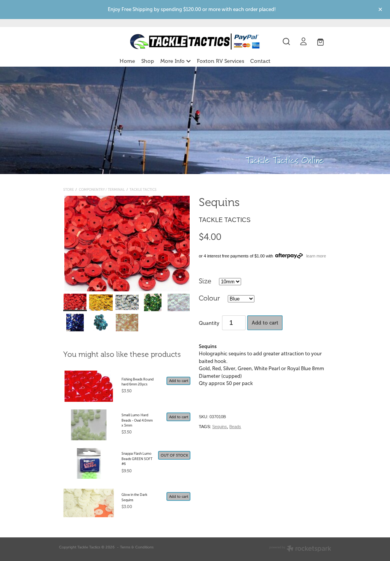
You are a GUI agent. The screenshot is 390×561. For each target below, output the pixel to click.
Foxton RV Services (220, 61)
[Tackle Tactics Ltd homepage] (195, 41)
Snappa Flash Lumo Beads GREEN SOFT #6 (136, 459)
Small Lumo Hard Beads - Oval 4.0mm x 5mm (137, 420)
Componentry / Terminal (102, 190)
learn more (316, 256)
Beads (235, 426)
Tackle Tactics (143, 190)
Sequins (219, 426)
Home (127, 61)
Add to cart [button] (265, 323)
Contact (260, 61)
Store (68, 190)
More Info (173, 61)
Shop (147, 61)
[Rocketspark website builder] (300, 549)
